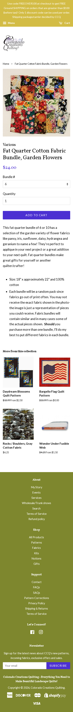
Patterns (36, 542)
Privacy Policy (36, 603)
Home (6, 63)
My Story (36, 487)
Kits (36, 553)
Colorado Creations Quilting (48, 687)
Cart (67, 22)
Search (36, 508)
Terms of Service (36, 513)
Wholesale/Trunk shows (36, 503)
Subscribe (58, 665)
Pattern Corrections (36, 598)
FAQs (36, 587)
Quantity (9, 194)
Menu (11, 22)
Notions (36, 558)
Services (36, 497)
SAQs (36, 592)
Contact (37, 582)
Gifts (37, 563)
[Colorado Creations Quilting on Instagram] (41, 632)
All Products (36, 537)
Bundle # (9, 177)
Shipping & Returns (36, 608)
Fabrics (36, 547)
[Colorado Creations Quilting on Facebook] (32, 632)
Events (36, 492)
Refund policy (36, 519)
